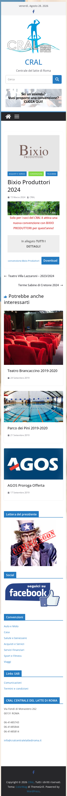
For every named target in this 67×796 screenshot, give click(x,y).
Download (50, 261)
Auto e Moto (11, 626)
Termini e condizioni (16, 688)
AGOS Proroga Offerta (26, 485)
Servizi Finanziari (14, 650)
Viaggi (7, 661)
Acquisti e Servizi (17, 174)
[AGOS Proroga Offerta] (33, 451)
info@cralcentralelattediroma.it (22, 740)
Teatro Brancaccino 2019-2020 (32, 370)
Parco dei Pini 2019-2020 (28, 428)
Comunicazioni (13, 682)
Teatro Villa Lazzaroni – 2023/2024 (31, 276)
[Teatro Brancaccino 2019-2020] (33, 313)
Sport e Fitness (13, 655)
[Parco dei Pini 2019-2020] (33, 393)
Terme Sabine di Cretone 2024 (38, 285)
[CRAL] (8, 116)
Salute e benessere (15, 638)
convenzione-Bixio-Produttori (23, 260)
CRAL (33, 62)
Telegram (51, 174)
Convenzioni (36, 174)
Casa (7, 632)
